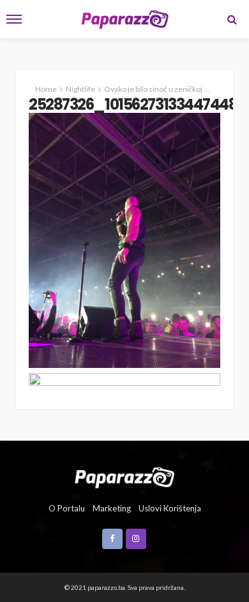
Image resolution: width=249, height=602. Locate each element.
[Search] (232, 19)
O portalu (67, 508)
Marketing (112, 508)
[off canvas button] (14, 19)
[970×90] (124, 380)
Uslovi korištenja (170, 508)
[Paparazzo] (124, 476)
